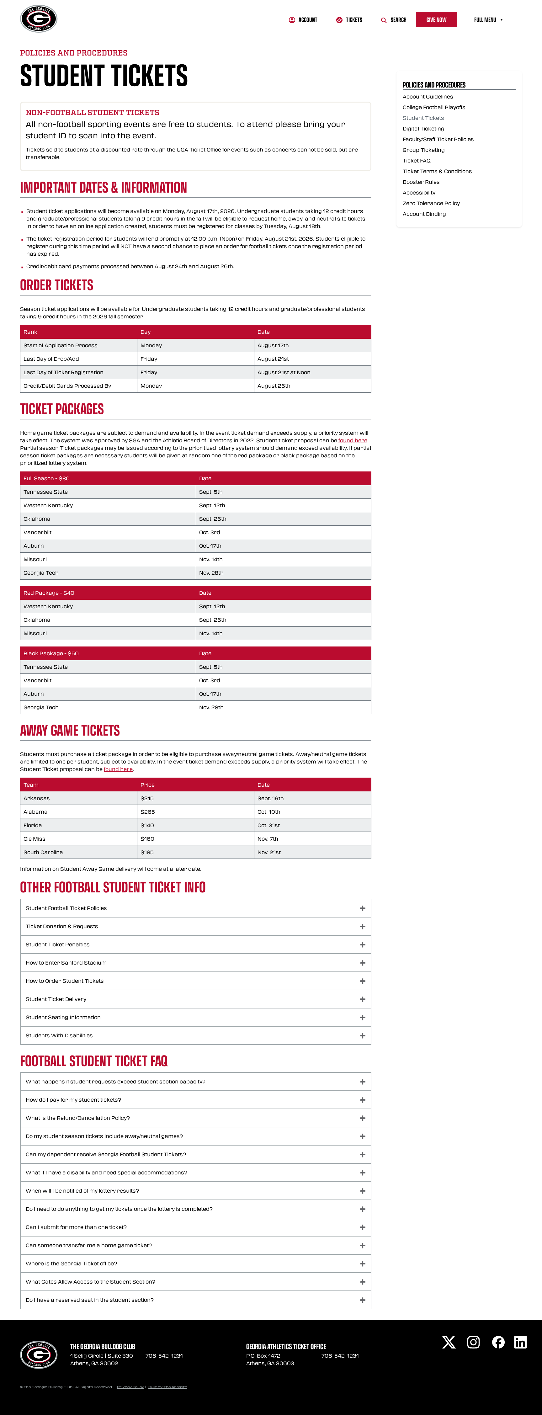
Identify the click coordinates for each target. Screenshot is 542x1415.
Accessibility (419, 192)
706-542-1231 (164, 1355)
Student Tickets (423, 117)
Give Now (437, 19)
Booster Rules (421, 181)
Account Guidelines (428, 96)
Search (398, 19)
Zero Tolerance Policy (431, 203)
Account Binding (424, 213)
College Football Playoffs (434, 107)
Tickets (354, 19)
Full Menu (485, 19)
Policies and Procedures (434, 84)
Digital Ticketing (423, 128)
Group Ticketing (424, 149)
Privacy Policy (130, 1387)
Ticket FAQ (416, 160)
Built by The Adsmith (167, 1387)
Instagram (475, 1344)
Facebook (500, 1344)
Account (308, 19)
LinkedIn (522, 1344)
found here (352, 440)
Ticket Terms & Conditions (437, 171)
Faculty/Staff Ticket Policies (438, 139)
